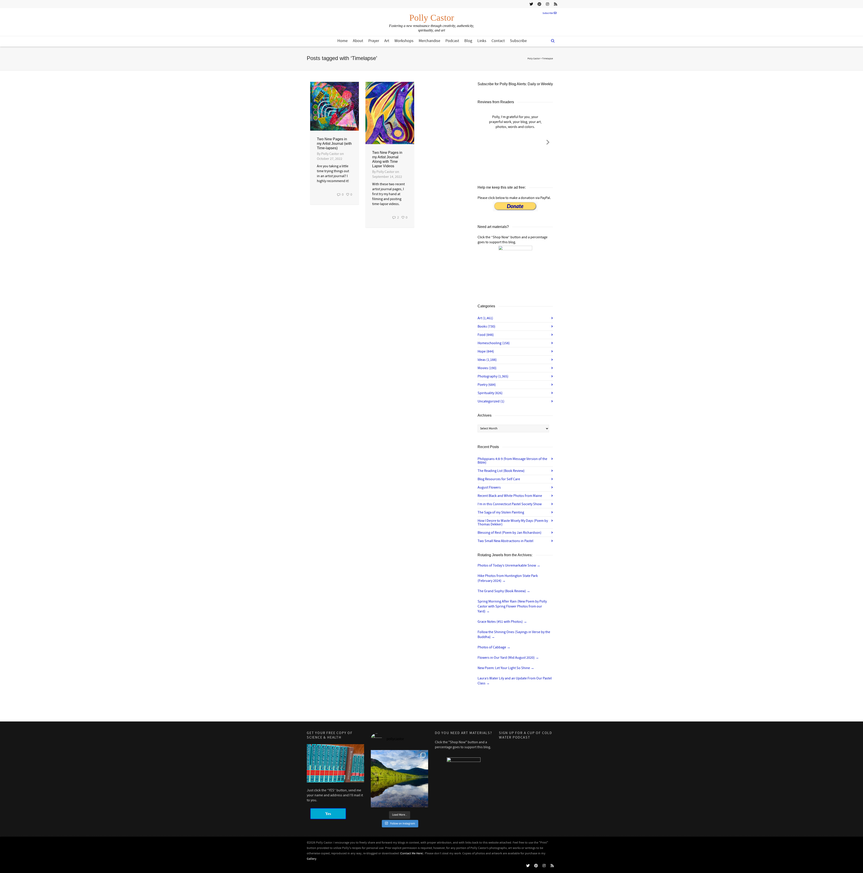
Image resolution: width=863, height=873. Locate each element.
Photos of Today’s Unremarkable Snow (509, 565)
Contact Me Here (411, 853)
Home (342, 40)
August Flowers (489, 487)
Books (486, 326)
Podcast (452, 40)
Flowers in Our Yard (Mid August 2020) (508, 657)
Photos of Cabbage (494, 647)
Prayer (373, 40)
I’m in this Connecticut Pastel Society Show (510, 504)
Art (386, 40)
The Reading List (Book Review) (501, 471)
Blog (468, 40)
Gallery (311, 859)
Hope (486, 351)
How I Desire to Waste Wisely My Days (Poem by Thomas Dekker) (513, 522)
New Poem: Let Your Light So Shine (506, 668)
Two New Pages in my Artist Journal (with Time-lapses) (334, 143)
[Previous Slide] (482, 141)
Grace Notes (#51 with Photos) (502, 621)
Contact (498, 40)
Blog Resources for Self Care (499, 479)
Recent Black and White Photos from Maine (510, 495)
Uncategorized (491, 401)
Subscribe (548, 13)
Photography (493, 376)
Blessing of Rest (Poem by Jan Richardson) (509, 532)
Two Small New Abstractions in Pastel (505, 541)
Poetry (487, 384)
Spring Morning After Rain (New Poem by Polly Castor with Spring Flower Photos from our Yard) (512, 606)
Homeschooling (494, 343)
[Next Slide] (548, 141)
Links (481, 40)
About (358, 40)
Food (486, 335)
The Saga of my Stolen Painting (501, 512)
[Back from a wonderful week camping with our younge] (399, 778)
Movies (487, 368)
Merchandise (429, 40)
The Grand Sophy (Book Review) (504, 591)
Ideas (487, 359)
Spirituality (490, 393)
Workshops (404, 40)
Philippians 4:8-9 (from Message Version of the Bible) (512, 461)
